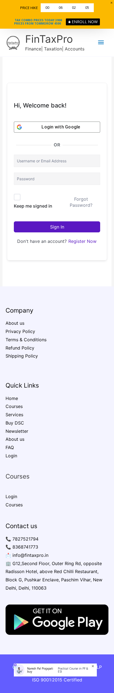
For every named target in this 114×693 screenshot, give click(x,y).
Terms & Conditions (26, 339)
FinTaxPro (49, 39)
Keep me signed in (33, 206)
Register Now (82, 241)
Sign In (57, 227)
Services (14, 414)
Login (11, 455)
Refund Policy (20, 348)
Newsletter (17, 431)
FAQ (10, 447)
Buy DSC (15, 423)
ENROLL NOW (85, 21)
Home (12, 398)
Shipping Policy (22, 356)
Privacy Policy (20, 331)
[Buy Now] (55, 679)
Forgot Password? (81, 202)
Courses (14, 406)
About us (15, 323)
